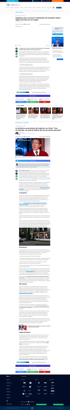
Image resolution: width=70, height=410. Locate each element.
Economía (21, 7)
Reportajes (8, 397)
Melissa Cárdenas (19, 22)
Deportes (25, 7)
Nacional (11, 7)
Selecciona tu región (11, 0)
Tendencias (30, 7)
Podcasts (7, 7)
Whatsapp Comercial (42, 404)
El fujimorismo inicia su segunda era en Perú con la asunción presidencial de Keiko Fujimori (38, 326)
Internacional (17, 7)
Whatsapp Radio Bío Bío (58, 404)
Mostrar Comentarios (32, 95)
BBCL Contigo (44, 7)
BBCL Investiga (38, 7)
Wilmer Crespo (21, 132)
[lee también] (23, 328)
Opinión (34, 7)
